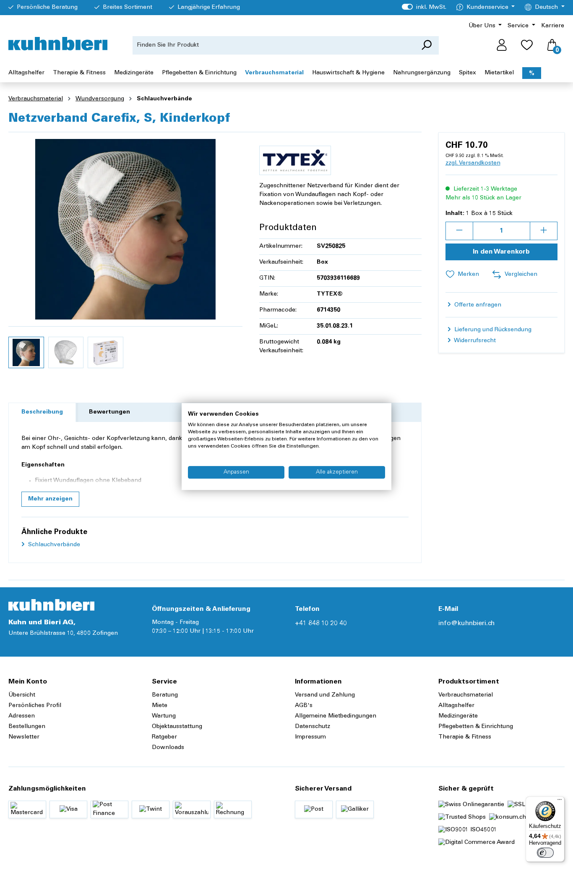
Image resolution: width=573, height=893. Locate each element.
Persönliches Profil (34, 706)
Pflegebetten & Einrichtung (475, 727)
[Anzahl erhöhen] (543, 231)
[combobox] (273, 45)
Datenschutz (312, 727)
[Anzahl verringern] (459, 231)
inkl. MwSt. (423, 7)
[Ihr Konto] (501, 45)
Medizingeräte (458, 716)
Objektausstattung (177, 727)
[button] (50, 499)
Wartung (164, 716)
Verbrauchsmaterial (465, 695)
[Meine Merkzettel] (526, 45)
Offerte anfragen (477, 305)
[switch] (545, 853)
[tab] (42, 412)
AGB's (304, 706)
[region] (125, 255)
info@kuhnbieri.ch (466, 623)
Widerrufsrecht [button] (474, 341)
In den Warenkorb (501, 252)
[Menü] (560, 801)
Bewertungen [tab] (109, 412)
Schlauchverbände (53, 545)
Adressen (21, 716)
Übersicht (21, 695)
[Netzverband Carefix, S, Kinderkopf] (125, 229)
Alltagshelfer (456, 706)
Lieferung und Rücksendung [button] (492, 330)
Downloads (168, 748)
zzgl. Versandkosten (472, 163)
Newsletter (23, 737)
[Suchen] (426, 45)
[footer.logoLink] (51, 605)
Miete (159, 706)
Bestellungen (26, 727)
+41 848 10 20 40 (321, 623)
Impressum (310, 737)
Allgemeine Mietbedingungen (335, 716)
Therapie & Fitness (464, 737)
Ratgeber (164, 737)
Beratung (165, 695)
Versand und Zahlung (325, 695)
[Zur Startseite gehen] (57, 43)
